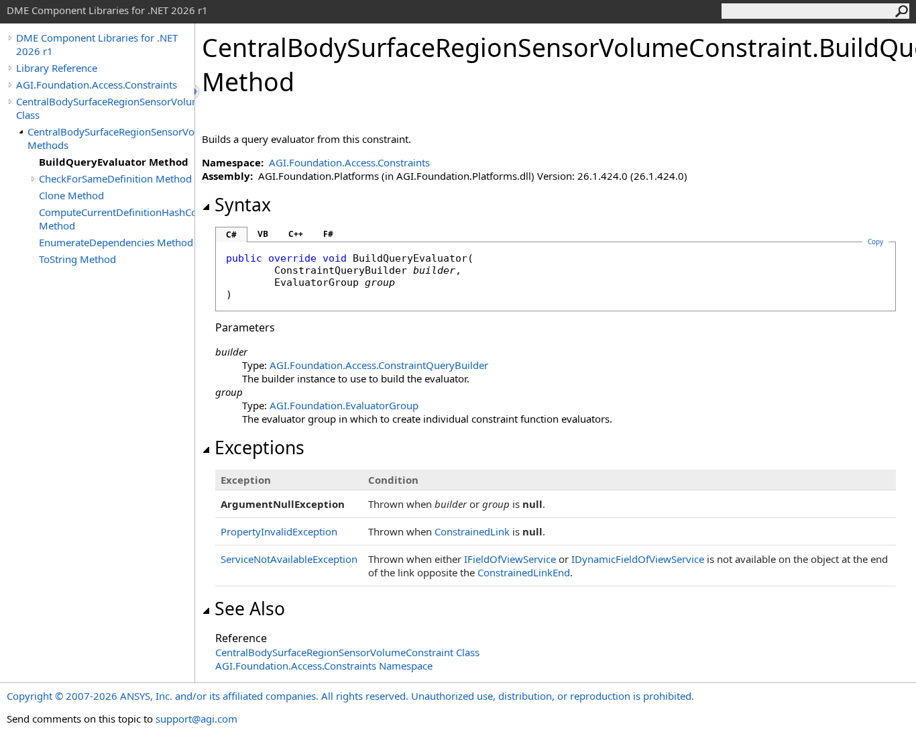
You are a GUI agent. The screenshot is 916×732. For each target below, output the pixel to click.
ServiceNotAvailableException (289, 559)
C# (231, 234)
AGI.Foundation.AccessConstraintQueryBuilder (379, 365)
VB (262, 234)
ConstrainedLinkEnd (523, 572)
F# (328, 234)
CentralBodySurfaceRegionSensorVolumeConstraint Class (105, 108)
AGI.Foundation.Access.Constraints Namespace (324, 665)
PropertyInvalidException (279, 531)
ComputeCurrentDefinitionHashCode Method (116, 218)
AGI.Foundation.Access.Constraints (96, 84)
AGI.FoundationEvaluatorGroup (344, 405)
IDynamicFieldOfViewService (637, 559)
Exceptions (259, 447)
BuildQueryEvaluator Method (113, 161)
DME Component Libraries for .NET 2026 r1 (97, 44)
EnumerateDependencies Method (116, 242)
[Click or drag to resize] (197, 91)
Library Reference (56, 67)
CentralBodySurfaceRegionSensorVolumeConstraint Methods (110, 138)
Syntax (243, 205)
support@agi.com (196, 718)
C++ (295, 234)
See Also (250, 608)
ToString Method (77, 259)
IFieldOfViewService (510, 559)
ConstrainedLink (472, 531)
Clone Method (71, 195)
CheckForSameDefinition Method (115, 178)
